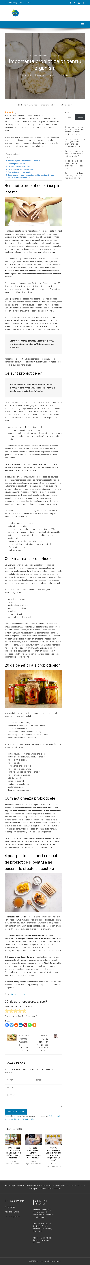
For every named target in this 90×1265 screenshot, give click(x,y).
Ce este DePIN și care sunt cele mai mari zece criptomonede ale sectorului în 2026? (74, 130)
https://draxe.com (17, 994)
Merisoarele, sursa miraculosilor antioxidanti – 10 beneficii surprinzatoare (43, 1213)
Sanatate (56, 55)
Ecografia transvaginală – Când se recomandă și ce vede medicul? (33, 1153)
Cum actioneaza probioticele (19, 172)
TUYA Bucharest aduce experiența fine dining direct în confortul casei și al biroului (13, 1153)
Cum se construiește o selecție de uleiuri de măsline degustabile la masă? (53, 1154)
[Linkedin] (21, 1025)
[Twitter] (11, 1025)
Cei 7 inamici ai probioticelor (19, 167)
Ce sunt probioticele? (16, 164)
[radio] (7, 1011)
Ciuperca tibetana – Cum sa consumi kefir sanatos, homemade (42, 1227)
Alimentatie (34, 55)
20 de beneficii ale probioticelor (20, 169)
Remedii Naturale (46, 55)
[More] (34, 1025)
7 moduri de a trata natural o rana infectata (42, 1240)
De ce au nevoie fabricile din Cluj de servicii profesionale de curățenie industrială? (75, 143)
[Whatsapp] (30, 1025)
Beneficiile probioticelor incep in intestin (24, 161)
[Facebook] (7, 1025)
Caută (67, 112)
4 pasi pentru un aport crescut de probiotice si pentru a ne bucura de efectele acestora (31, 176)
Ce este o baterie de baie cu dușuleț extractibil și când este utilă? (74, 164)
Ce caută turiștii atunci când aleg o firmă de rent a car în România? (74, 175)
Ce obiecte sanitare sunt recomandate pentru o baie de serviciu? (75, 153)
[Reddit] (16, 1025)
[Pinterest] (25, 1025)
